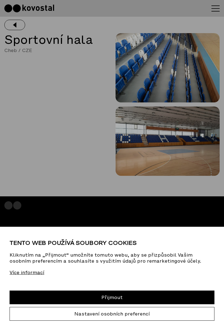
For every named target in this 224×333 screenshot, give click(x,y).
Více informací (27, 272)
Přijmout (112, 297)
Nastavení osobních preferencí (112, 314)
